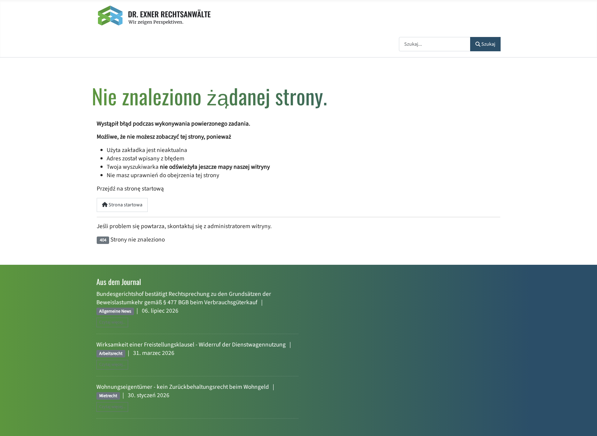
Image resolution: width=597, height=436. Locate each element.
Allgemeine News (115, 311)
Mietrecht (108, 395)
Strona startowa (125, 204)
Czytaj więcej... (112, 322)
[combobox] (434, 44)
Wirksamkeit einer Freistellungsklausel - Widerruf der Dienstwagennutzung (191, 344)
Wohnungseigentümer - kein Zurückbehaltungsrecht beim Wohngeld (182, 387)
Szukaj (488, 44)
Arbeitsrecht (111, 353)
